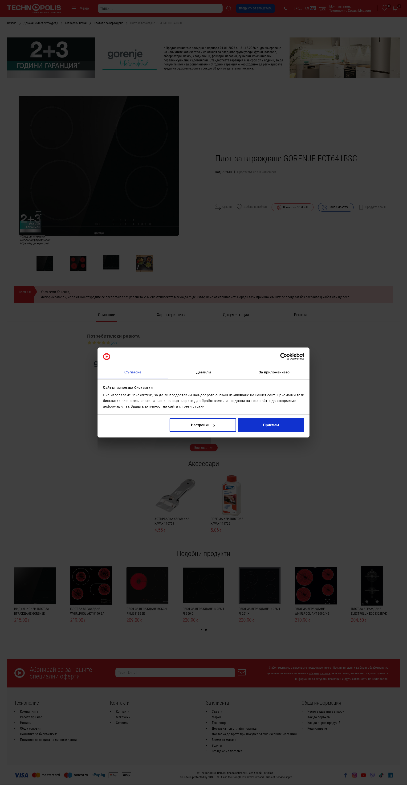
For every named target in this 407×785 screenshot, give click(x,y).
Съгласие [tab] (132, 372)
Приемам (271, 425)
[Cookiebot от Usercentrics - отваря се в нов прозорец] (283, 356)
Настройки (200, 425)
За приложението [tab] (274, 372)
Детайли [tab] (203, 372)
